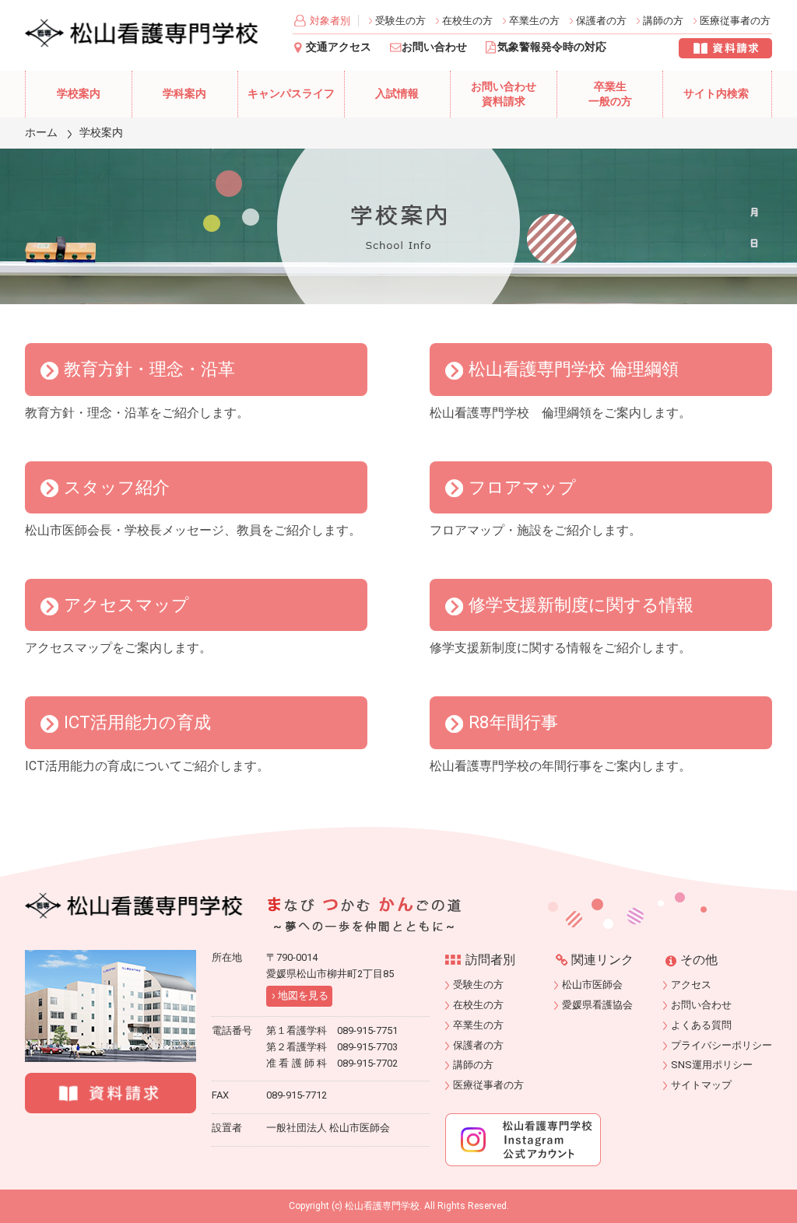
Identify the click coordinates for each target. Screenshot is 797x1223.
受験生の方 (400, 20)
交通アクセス (338, 47)
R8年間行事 (513, 722)
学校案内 (78, 94)
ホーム (41, 132)
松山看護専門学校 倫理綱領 (574, 369)
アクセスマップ (126, 604)
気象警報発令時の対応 (551, 47)
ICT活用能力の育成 (137, 722)
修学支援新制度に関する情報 (581, 604)
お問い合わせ (434, 47)
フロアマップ (522, 487)
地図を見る (303, 995)
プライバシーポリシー (721, 1045)
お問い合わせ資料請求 (503, 94)
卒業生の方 (534, 20)
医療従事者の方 (735, 20)
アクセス (691, 984)
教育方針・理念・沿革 (149, 369)
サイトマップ (701, 1085)
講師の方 (663, 20)
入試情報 (397, 94)
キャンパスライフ (291, 94)
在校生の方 (467, 20)
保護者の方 (601, 20)
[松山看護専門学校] (134, 905)
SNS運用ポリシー (712, 1065)
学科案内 (184, 94)
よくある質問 (701, 1025)
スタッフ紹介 (117, 487)
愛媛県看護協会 (597, 1005)
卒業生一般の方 (610, 94)
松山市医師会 (592, 984)
